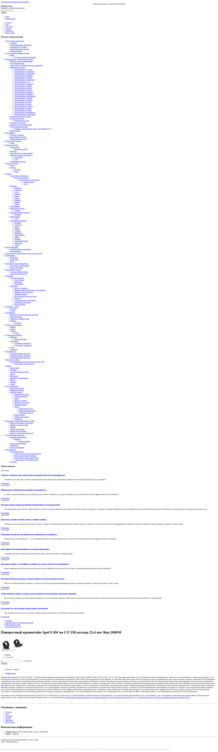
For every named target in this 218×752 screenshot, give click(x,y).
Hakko (17, 227)
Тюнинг (8, 366)
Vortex (17, 245)
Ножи (12, 143)
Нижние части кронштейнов (21, 125)
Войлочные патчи (26, 409)
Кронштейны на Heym (23, 88)
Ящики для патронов (18, 431)
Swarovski (18, 243)
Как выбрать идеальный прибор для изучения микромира (25, 549)
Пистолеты (14, 260)
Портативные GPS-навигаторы (27, 458)
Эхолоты (13, 462)
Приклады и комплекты (19, 378)
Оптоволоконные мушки (19, 49)
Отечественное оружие (19, 127)
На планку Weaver (17, 119)
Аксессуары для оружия (14, 41)
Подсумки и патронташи (19, 266)
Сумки (12, 311)
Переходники (15, 131)
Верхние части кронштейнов (21, 61)
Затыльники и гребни (18, 47)
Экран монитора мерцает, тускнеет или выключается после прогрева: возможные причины (38, 594)
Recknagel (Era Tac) (22, 121)
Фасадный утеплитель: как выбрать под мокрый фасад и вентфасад (29, 534)
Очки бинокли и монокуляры (21, 153)
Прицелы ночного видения (20, 155)
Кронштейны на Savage (24, 106)
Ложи (12, 374)
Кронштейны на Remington (25, 96)
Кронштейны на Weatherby (25, 112)
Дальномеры (15, 206)
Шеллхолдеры (20, 304)
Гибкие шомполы (21, 396)
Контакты (9, 31)
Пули (12, 262)
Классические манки (18, 443)
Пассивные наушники (23, 345)
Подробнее (5, 483)
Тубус (26, 184)
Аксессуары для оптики (19, 176)
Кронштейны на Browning (25, 80)
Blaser (12, 55)
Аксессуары (14, 147)
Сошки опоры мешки (13, 325)
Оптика (8, 174)
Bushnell (18, 188)
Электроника (10, 450)
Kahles (17, 229)
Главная (8, 22)
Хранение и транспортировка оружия (20, 421)
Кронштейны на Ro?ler (23, 98)
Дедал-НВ (18, 157)
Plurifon (17, 439)
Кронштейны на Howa (23, 90)
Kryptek (17, 170)
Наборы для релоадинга (24, 292)
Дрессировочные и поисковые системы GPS (27, 362)
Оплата (8, 29)
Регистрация (10, 19)
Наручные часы (16, 317)
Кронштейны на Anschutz (24, 72)
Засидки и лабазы (17, 135)
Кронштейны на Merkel (24, 94)
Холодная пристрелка (18, 274)
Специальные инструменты (25, 300)
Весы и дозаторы (21, 288)
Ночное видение (11, 145)
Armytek (18, 323)
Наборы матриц (21, 294)
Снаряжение (10, 313)
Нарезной (13, 286)
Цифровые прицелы (18, 161)
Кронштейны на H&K (23, 86)
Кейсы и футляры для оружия (21, 423)
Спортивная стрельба (13, 335)
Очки (12, 347)
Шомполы (18, 419)
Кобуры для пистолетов (19, 425)
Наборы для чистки (22, 403)
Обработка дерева (17, 390)
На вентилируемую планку (20, 116)
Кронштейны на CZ (22, 82)
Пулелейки (19, 284)
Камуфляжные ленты (18, 137)
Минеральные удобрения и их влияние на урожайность (23, 490)
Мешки (13, 327)
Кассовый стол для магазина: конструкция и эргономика (24, 608)
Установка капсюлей (23, 302)
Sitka (16, 172)
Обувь (12, 166)
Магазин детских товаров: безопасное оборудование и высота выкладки (30, 505)
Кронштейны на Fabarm (24, 84)
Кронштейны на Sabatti (23, 100)
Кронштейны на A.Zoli (23, 69)
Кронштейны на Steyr (23, 108)
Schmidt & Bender (21, 241)
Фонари (13, 321)
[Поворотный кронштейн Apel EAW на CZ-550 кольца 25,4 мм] (12, 651)
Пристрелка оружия (13, 270)
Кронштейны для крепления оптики (19, 59)
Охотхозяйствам (11, 247)
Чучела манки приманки (15, 435)
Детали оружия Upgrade (19, 372)
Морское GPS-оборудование (25, 456)
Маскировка (10, 133)
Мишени (13, 337)
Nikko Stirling (20, 235)
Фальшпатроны (16, 51)
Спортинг (14, 349)
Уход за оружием (11, 386)
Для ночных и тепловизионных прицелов (26, 65)
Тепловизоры (10, 351)
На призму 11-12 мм (18, 123)
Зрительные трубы (17, 208)
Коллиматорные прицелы (20, 213)
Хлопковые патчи (26, 413)
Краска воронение (17, 388)
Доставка (9, 27)
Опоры (12, 329)
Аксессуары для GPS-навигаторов (28, 454)
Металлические (21, 339)
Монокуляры (15, 217)
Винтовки (14, 257)
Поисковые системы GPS (24, 364)
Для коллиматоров (17, 63)
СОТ (16, 159)
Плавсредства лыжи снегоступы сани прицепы (23, 253)
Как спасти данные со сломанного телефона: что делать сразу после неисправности (35, 564)
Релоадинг (9, 276)
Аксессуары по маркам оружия (17, 53)
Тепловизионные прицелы (20, 358)
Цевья (12, 384)
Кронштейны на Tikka (23, 110)
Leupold (18, 194)
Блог (7, 25)
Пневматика (10, 255)
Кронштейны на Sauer (23, 104)
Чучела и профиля (17, 447)
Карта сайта (10, 33)
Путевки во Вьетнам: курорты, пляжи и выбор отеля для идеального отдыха (32, 579)
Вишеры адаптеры (22, 394)
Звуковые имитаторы (18, 437)
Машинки (18, 282)
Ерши (17, 398)
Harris (17, 333)
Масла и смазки (21, 400)
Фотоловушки (15, 251)
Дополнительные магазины (20, 45)
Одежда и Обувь (11, 163)
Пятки (12, 380)
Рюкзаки (13, 309)
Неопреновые (29, 182)
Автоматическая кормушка (20, 249)
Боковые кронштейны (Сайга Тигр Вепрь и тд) (33, 129)
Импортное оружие (17, 67)
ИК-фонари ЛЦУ (21, 149)
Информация (10, 673)
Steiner (17, 202)
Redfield (18, 200)
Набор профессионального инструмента (30, 290)
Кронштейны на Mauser (24, 92)
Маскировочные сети (18, 139)
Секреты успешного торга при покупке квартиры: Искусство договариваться (33, 475)
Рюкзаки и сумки (12, 306)
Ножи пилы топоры (13, 141)
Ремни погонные (16, 268)
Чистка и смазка (16, 392)
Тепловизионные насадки (20, 353)
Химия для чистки (22, 417)
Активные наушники (23, 343)
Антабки (13, 43)
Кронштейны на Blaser (23, 78)
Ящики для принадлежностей (21, 433)
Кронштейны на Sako (23, 102)
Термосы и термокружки (19, 319)
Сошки (12, 331)
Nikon (17, 196)
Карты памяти (24, 441)
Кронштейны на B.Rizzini (24, 74)
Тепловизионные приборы (20, 356)
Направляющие (21, 405)
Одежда (13, 168)
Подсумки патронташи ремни (17, 264)
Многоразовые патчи (27, 411)
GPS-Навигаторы (17, 452)
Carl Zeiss (18, 190)
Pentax (17, 198)
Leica (17, 192)
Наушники (14, 341)
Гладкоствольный (17, 278)
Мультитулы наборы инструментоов (24, 315)
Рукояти (13, 382)
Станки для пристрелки (19, 272)
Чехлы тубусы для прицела (29, 180)
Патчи (17, 407)
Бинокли (13, 186)
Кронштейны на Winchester (25, 114)
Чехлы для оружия (17, 429)
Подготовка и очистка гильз (25, 296)
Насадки (13, 151)
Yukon (17, 204)
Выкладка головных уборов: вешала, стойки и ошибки (23, 519)
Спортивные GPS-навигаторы (26, 460)
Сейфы (12, 427)
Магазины (14, 376)
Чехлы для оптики (22, 178)
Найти (4, 13)
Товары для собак (12, 360)
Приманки (14, 445)
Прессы (17, 298)
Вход (7, 17)
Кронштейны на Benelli (24, 76)
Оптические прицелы (18, 221)
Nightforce (18, 233)
